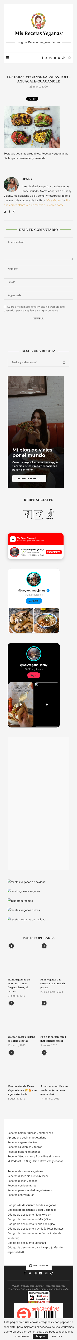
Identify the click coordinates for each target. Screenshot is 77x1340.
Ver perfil (34, 600)
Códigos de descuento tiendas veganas (31, 1205)
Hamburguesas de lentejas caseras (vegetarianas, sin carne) (19, 985)
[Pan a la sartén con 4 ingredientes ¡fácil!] (54, 1017)
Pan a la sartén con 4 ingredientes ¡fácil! (53, 1038)
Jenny (27, 179)
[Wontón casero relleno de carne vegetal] (22, 1017)
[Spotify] (59, 57)
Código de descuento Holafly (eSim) (29, 1219)
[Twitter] (46, 57)
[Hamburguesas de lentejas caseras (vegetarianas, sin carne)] (22, 960)
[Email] (55, 57)
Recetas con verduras (20, 1194)
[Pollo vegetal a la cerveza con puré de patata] (54, 960)
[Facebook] (42, 57)
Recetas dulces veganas (22, 1180)
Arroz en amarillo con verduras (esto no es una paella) (54, 1090)
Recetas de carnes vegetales (25, 1171)
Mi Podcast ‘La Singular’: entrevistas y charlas (35, 1161)
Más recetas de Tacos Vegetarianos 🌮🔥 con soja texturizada (22, 1090)
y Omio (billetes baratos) (49, 1228)
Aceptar (40, 1336)
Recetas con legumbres (21, 1185)
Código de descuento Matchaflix (27, 1242)
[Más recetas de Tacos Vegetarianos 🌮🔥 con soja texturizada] (22, 1066)
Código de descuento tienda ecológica (31, 1223)
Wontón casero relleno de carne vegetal (21, 1038)
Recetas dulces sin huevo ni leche (28, 1175)
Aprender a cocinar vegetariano (26, 1137)
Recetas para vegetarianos (23, 1151)
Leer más (56, 1336)
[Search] (69, 57)
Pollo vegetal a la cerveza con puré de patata (52, 983)
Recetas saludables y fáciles (24, 1146)
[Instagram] (51, 57)
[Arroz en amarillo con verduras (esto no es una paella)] (54, 1066)
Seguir (33, 675)
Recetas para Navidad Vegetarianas (29, 1190)
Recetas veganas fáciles (22, 1142)
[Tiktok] (63, 57)
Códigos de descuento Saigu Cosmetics (31, 1209)
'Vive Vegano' (54, 200)
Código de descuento (21, 1228)
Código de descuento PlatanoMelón (29, 1214)
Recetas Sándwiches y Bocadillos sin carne (33, 1156)
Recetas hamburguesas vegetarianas (30, 1132)
